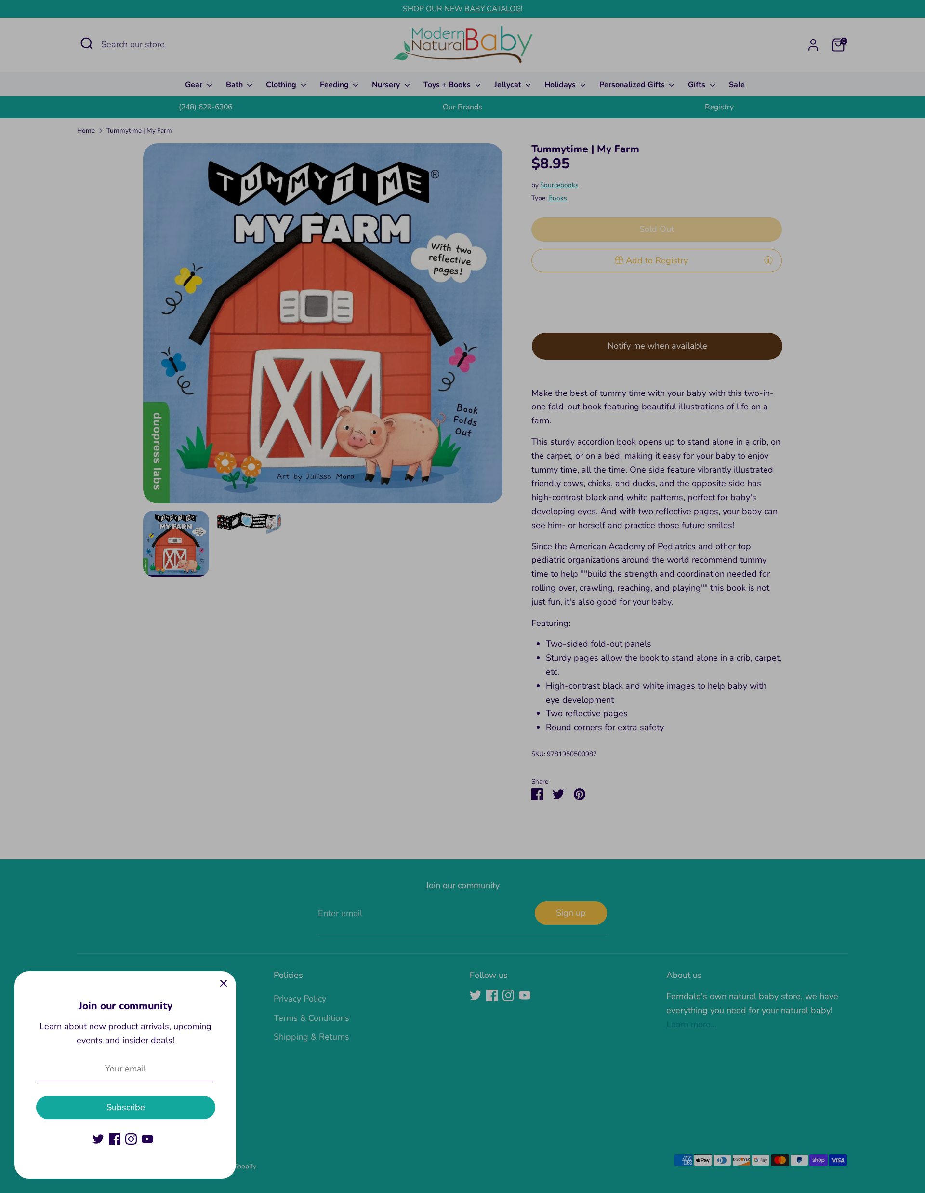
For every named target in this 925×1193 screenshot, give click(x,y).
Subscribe (125, 1107)
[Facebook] (114, 1139)
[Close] (223, 983)
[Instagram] (131, 1139)
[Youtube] (147, 1139)
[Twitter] (98, 1139)
